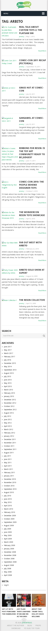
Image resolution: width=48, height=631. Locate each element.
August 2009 (9, 525)
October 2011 (9, 446)
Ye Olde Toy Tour (32, 628)
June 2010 (8, 499)
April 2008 (8, 575)
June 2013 (8, 380)
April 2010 (8, 506)
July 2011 (7, 456)
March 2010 (8, 509)
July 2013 (7, 376)
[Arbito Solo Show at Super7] (10, 272)
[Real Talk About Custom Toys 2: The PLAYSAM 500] (10, 31)
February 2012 (9, 433)
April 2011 (8, 466)
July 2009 (7, 529)
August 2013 (9, 373)
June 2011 (8, 459)
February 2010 (9, 512)
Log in (6, 585)
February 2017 (9, 357)
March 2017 (8, 353)
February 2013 (9, 393)
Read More (42, 51)
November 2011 (10, 443)
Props (38, 625)
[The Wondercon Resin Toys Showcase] (10, 216)
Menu (5, 13)
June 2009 (8, 532)
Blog (29, 625)
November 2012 (10, 403)
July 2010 (7, 496)
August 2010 (9, 492)
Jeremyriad (27, 623)
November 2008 (10, 555)
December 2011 (10, 439)
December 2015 (10, 363)
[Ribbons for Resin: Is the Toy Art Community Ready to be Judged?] (10, 154)
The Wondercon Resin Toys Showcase (32, 214)
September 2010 (10, 489)
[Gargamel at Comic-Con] (10, 123)
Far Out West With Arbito (30, 244)
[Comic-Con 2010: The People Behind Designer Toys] (10, 187)
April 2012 (8, 426)
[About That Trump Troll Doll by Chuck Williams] (39, 600)
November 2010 (10, 482)
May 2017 (8, 350)
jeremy (21, 36)
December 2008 (10, 552)
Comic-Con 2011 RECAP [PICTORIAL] (32, 62)
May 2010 (8, 502)
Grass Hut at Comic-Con (31, 89)
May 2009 (8, 535)
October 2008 (9, 559)
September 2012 (10, 410)
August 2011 (9, 453)
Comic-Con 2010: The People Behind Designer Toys (31, 184)
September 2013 (10, 370)
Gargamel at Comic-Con (31, 119)
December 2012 (10, 400)
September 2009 (10, 522)
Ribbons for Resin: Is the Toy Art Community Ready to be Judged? (32, 153)
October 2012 (9, 406)
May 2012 (8, 423)
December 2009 (10, 516)
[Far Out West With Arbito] (10, 244)
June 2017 (8, 347)
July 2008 (7, 569)
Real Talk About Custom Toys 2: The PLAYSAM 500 (30, 30)
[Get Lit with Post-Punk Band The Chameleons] (9, 600)
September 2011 (10, 449)
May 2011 (8, 463)
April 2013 (8, 386)
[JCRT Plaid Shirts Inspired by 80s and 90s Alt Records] (24, 600)
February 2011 (9, 472)
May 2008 (8, 572)
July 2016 (7, 360)
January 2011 (9, 476)
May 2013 (8, 383)
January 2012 (9, 436)
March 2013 (8, 390)
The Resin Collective (32, 300)
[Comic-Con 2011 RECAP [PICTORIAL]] (10, 65)
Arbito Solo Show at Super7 (31, 271)
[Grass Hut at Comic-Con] (10, 93)
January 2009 (9, 549)
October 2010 (9, 486)
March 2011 (8, 469)
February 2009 (9, 545)
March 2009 (8, 542)
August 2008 (9, 565)
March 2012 (8, 429)
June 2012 (8, 420)
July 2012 (7, 416)
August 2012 (9, 413)
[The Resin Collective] (10, 308)
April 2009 (8, 539)
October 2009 (9, 519)
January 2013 (9, 396)
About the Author (15, 625)
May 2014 (8, 367)
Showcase (16, 628)
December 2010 (10, 479)
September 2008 (10, 562)
